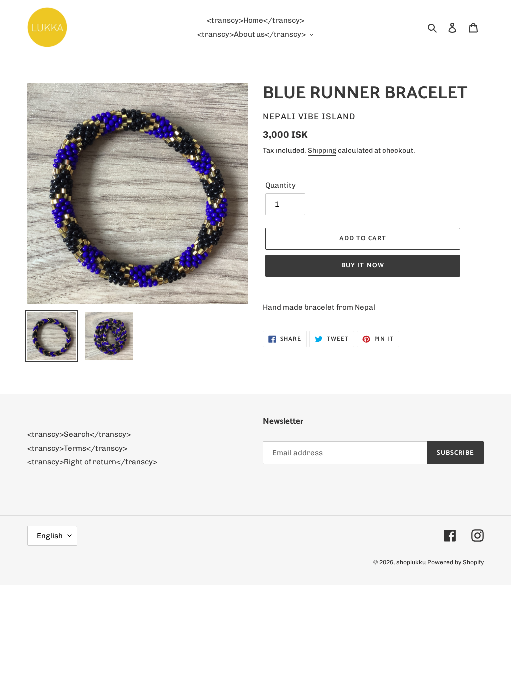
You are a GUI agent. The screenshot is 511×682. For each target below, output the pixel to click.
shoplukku (411, 562)
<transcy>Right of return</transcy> (92, 461)
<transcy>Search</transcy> (79, 434)
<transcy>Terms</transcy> (77, 448)
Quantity (280, 185)
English (50, 535)
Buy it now (362, 265)
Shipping (322, 150)
